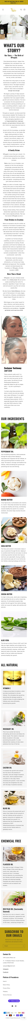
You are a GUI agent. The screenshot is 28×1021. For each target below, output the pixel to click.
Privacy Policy (6, 988)
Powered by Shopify (18, 1017)
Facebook (5, 972)
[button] (3, 9)
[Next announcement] (25, 2)
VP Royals (11, 1017)
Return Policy (6, 984)
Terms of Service (7, 994)
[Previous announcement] (2, 2)
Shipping (5, 991)
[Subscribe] (23, 946)
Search (5, 981)
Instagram (5, 969)
